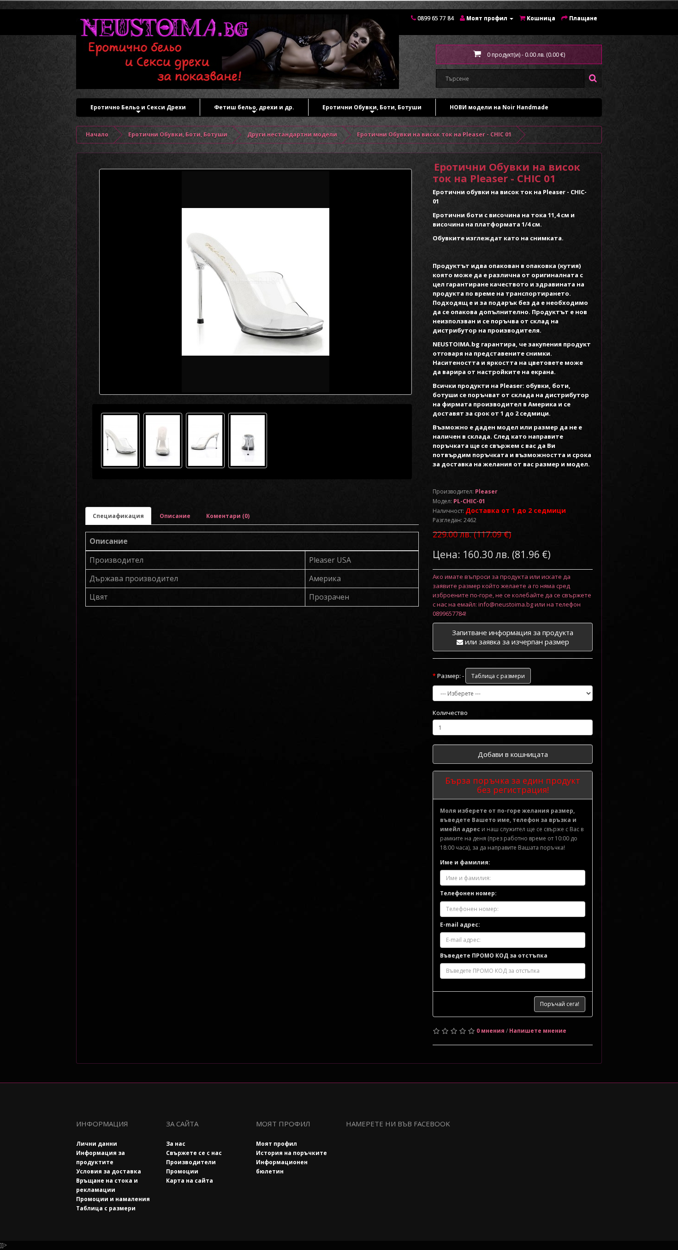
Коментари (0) (228, 516)
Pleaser (486, 491)
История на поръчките (291, 1153)
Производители (191, 1162)
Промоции (182, 1171)
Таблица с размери (498, 676)
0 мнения (490, 1031)
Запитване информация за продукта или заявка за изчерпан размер (512, 637)
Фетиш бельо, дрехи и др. (254, 109)
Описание (175, 516)
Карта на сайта (189, 1181)
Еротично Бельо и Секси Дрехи (138, 109)
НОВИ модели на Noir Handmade (499, 107)
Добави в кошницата (513, 754)
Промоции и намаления (113, 1199)
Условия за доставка (108, 1171)
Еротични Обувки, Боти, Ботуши (372, 109)
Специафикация (118, 516)
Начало (97, 134)
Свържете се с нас (194, 1153)
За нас (175, 1144)
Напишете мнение (537, 1031)
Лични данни (96, 1144)
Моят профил (276, 1144)
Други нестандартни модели (292, 134)
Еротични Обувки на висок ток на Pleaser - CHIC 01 (434, 134)
